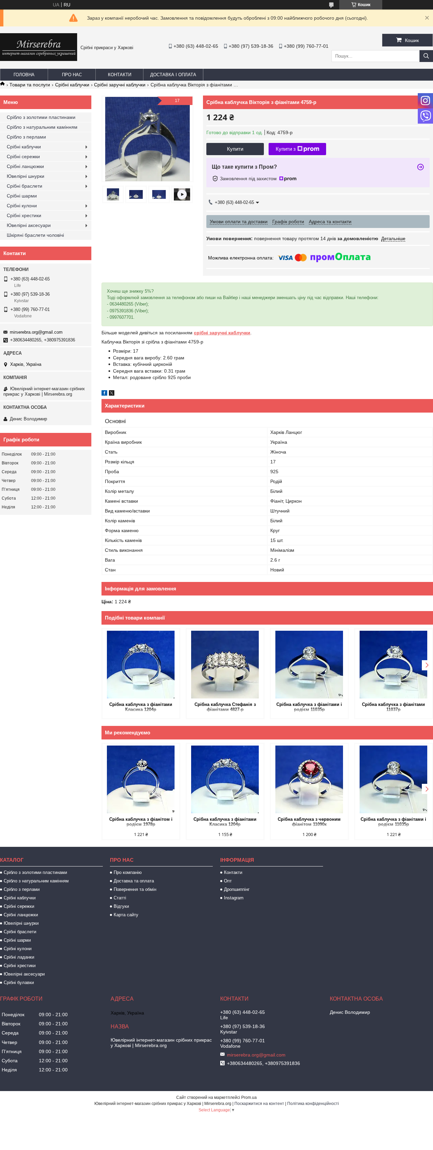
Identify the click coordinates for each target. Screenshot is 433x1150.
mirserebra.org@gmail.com (36, 332)
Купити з (286, 149)
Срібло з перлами (26, 137)
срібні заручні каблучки (222, 332)
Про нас (72, 74)
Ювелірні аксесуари (29, 225)
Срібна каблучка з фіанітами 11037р (393, 707)
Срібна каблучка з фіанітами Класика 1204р (140, 707)
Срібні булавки (19, 982)
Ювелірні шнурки (25, 176)
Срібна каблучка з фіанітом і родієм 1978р (141, 822)
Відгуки (121, 906)
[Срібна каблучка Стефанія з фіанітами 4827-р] (225, 664)
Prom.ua (249, 1097)
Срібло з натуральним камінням (42, 127)
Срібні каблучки (72, 84)
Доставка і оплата (173, 74)
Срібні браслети (24, 186)
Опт (228, 880)
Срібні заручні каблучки (119, 84)
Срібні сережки (23, 156)
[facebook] (104, 394)
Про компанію (128, 872)
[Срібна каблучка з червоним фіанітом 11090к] (309, 779)
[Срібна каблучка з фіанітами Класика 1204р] (141, 664)
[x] (111, 394)
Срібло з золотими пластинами (41, 117)
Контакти (119, 74)
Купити (235, 149)
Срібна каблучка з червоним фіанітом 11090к (309, 822)
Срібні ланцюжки (25, 166)
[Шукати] (426, 56)
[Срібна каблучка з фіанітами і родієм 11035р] (309, 664)
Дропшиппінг (237, 889)
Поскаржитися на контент (259, 1103)
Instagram (234, 897)
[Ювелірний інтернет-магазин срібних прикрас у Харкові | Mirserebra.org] (38, 59)
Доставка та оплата (134, 880)
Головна (24, 74)
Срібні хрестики (24, 215)
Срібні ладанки (19, 957)
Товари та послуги (29, 84)
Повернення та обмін (135, 889)
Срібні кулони (22, 205)
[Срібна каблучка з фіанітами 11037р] (393, 664)
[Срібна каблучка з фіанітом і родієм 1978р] (141, 779)
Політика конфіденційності (313, 1103)
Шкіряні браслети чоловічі (35, 235)
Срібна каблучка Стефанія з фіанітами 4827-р (225, 707)
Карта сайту (126, 914)
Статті (120, 897)
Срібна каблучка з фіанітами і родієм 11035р (309, 707)
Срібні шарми (22, 195)
